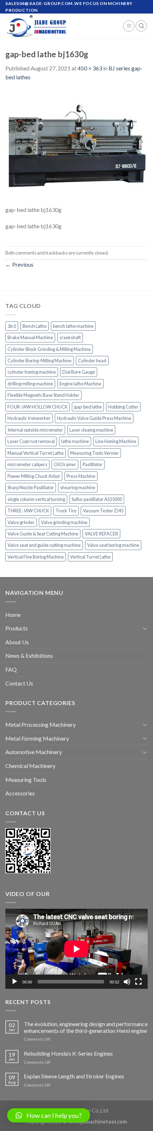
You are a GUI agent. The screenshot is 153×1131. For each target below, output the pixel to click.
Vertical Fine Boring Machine (35, 557)
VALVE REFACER (101, 534)
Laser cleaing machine (91, 430)
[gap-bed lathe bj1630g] (76, 146)
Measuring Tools (25, 779)
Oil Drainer (65, 464)
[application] (76, 949)
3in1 (11, 326)
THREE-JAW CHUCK (28, 510)
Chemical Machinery (30, 765)
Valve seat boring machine (113, 545)
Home (13, 614)
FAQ (11, 669)
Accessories (20, 793)
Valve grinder (21, 522)
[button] (48, 1115)
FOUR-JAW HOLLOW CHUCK (37, 407)
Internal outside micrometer (35, 430)
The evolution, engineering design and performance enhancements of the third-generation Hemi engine (86, 1027)
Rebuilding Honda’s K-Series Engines (68, 1053)
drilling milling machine (30, 383)
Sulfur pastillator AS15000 (97, 499)
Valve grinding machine (64, 522)
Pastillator (92, 464)
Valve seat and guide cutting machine (44, 545)
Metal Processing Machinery (40, 724)
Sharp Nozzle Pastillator (30, 487)
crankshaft (70, 337)
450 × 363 (90, 68)
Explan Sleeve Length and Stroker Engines (74, 1076)
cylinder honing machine (31, 372)
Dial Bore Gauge (78, 372)
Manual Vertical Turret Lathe (35, 453)
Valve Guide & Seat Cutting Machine (42, 534)
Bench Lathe (34, 326)
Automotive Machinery (33, 751)
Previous (19, 264)
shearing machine (77, 487)
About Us (17, 642)
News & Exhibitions (29, 655)
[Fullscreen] (138, 981)
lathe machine (75, 441)
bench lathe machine (73, 326)
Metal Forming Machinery (37, 738)
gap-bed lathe (88, 407)
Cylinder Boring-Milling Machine (39, 360)
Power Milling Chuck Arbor (33, 476)
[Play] (14, 981)
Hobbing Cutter (123, 407)
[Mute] (127, 981)
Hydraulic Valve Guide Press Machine (94, 418)
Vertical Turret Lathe (90, 557)
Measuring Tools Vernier (94, 453)
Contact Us (19, 683)
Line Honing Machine (115, 441)
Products (16, 628)
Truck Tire (66, 510)
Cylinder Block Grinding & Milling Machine (49, 349)
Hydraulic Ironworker (29, 418)
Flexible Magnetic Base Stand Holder (43, 395)
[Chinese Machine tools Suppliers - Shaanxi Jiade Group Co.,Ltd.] (58, 26)
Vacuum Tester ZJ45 (103, 510)
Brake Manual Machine (30, 337)
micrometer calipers (27, 464)
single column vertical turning (36, 499)
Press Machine (81, 476)
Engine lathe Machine (80, 383)
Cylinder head (92, 360)
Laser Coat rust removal (31, 441)
